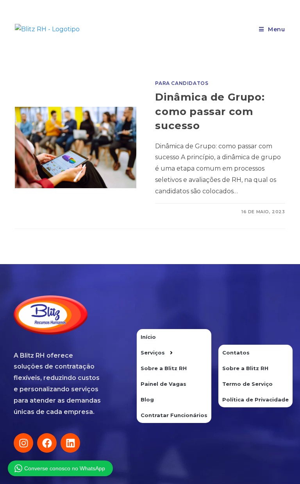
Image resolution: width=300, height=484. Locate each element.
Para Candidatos (181, 83)
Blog (147, 399)
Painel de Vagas (163, 384)
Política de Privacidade (255, 399)
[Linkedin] (70, 443)
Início (148, 337)
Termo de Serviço (247, 384)
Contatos (236, 352)
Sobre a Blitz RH (164, 368)
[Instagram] (23, 443)
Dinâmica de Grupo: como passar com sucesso (209, 111)
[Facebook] (47, 443)
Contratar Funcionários (174, 415)
